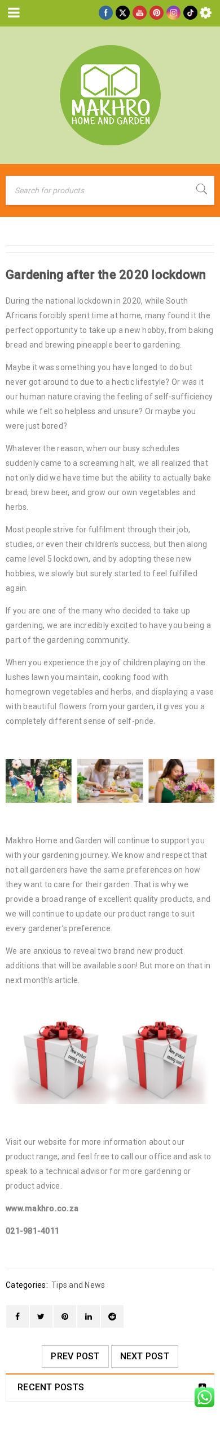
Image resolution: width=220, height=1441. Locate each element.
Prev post (75, 1356)
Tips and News (78, 1284)
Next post (144, 1356)
